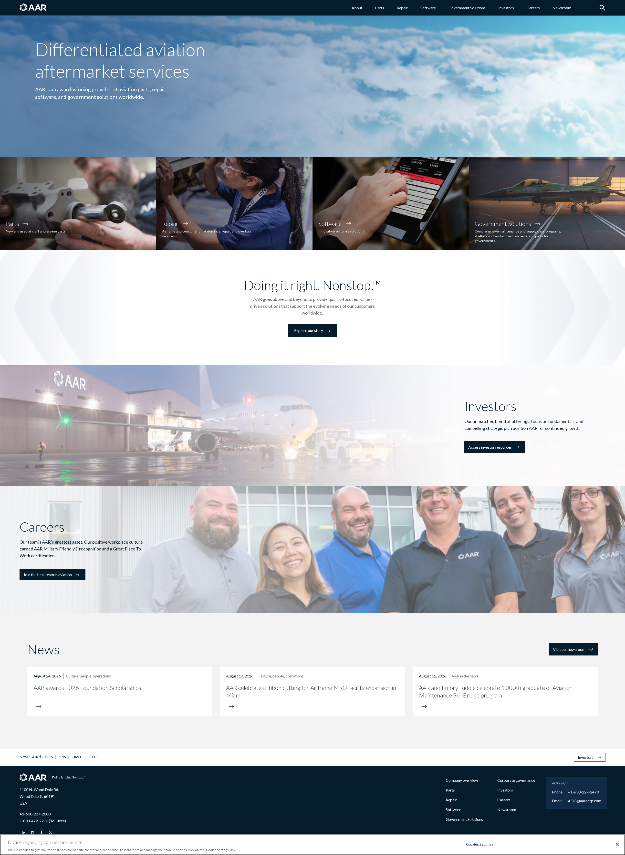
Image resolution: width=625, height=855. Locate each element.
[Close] (617, 844)
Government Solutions (467, 7)
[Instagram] (32, 832)
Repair (402, 7)
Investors (506, 7)
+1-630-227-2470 (583, 792)
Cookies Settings (479, 844)
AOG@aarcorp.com (584, 801)
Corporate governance (516, 780)
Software (428, 7)
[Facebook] (41, 832)
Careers (533, 7)
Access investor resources (490, 447)
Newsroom (561, 7)
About (357, 7)
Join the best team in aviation (47, 574)
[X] (50, 832)
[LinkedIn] (24, 832)
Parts (379, 7)
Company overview (462, 780)
